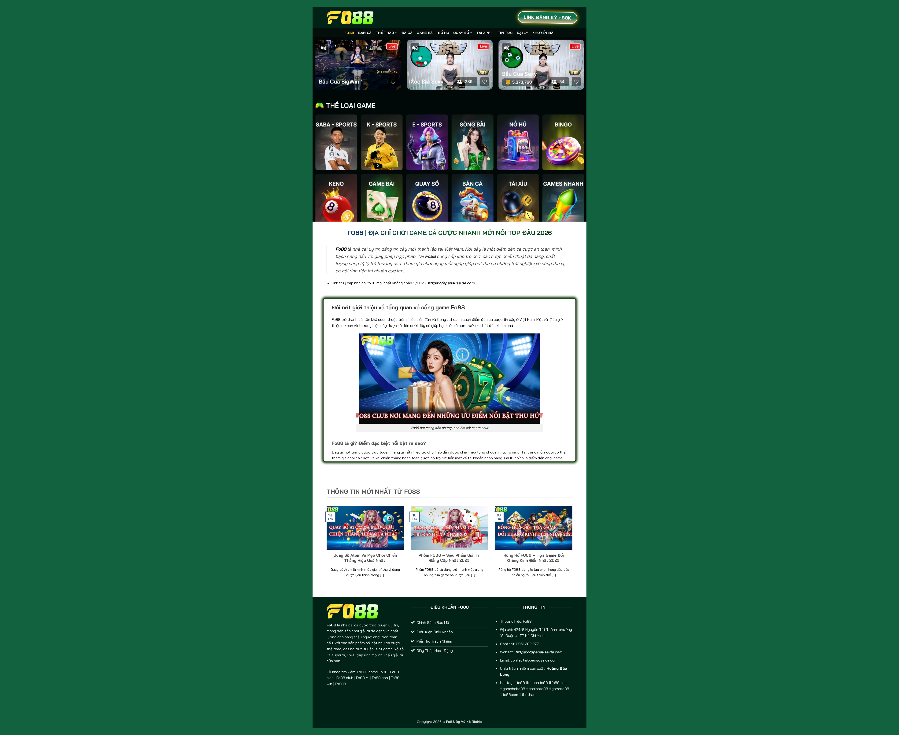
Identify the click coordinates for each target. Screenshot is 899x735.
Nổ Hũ (443, 33)
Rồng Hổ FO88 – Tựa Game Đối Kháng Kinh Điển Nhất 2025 (534, 558)
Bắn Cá (365, 33)
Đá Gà (407, 33)
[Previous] (325, 547)
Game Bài (425, 33)
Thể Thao (385, 33)
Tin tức (505, 33)
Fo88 (349, 33)
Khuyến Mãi (543, 33)
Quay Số (461, 33)
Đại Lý (522, 33)
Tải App (483, 33)
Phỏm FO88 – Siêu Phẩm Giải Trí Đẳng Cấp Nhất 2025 (449, 558)
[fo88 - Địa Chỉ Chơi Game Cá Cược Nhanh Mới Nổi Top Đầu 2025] (350, 17)
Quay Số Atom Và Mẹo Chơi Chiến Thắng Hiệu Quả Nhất (365, 558)
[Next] (573, 547)
